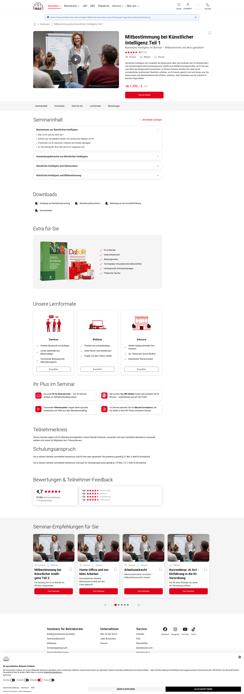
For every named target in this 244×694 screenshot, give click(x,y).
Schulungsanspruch (57, 647)
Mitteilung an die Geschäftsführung (125, 203)
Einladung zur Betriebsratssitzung (55, 203)
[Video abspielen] (76, 59)
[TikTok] (193, 629)
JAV (84, 5)
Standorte (103, 5)
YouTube (185, 634)
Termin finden (144, 95)
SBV (92, 5)
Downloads (59, 106)
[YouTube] (185, 629)
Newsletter (142, 643)
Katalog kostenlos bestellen (61, 634)
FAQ (138, 638)
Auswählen (53, 369)
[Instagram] (175, 629)
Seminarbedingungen (58, 652)
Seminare (45, 24)
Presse (104, 643)
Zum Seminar (53, 591)
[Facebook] (165, 629)
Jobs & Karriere (108, 638)
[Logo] (38, 6)
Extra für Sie (77, 106)
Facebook (165, 634)
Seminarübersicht (56, 638)
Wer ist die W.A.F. (108, 634)
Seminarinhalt (41, 106)
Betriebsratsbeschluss (90, 203)
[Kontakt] (207, 4)
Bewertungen (114, 106)
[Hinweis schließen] (195, 17)
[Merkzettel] (198, 6)
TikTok (193, 634)
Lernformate (95, 106)
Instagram (175, 634)
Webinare (51, 643)
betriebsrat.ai (143, 652)
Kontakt (140, 634)
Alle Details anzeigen (152, 120)
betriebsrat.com (144, 647)
